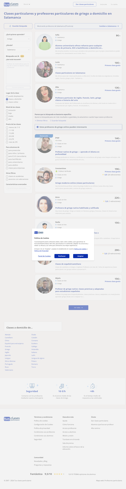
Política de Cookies (80, 249)
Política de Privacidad (41, 251)
